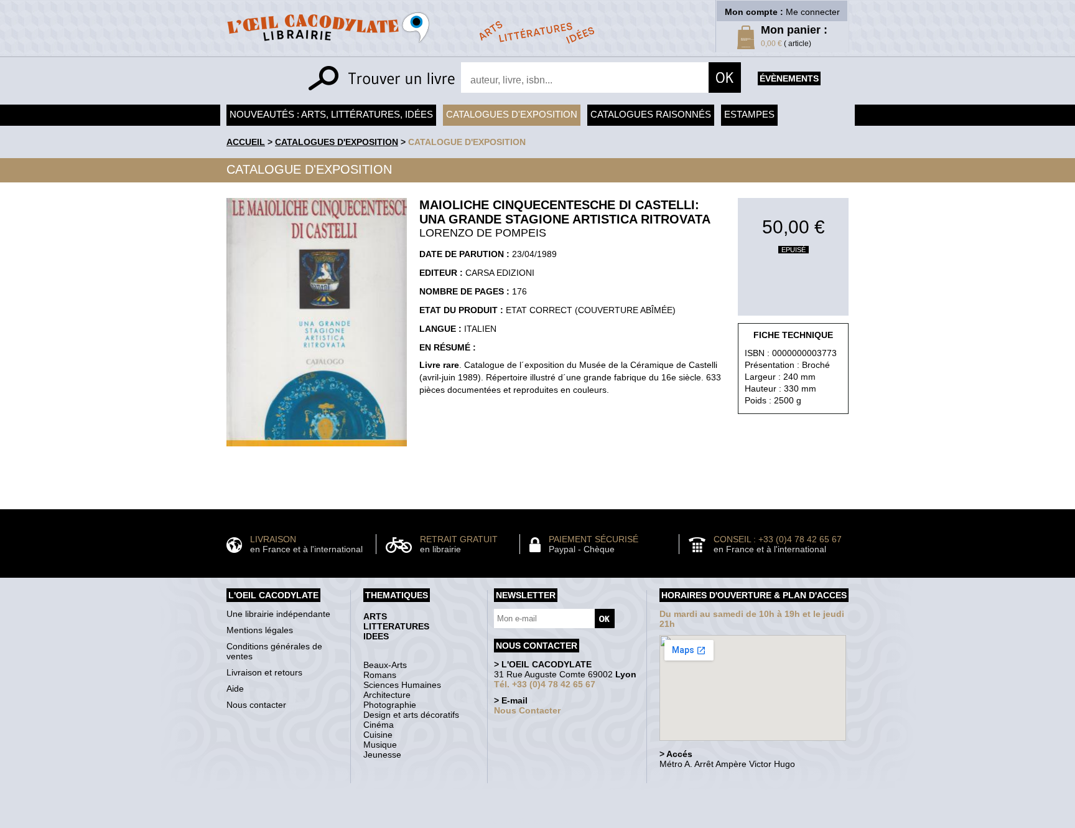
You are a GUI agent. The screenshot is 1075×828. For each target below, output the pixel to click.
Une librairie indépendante (278, 614)
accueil (245, 142)
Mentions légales (259, 630)
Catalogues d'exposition (511, 114)
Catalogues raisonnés (650, 114)
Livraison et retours (264, 672)
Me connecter (813, 12)
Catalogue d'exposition (467, 142)
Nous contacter (256, 705)
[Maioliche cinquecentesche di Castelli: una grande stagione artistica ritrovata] (316, 449)
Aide (235, 689)
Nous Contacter (527, 710)
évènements (789, 78)
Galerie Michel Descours (535, 821)
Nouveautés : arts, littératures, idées (331, 114)
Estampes (749, 114)
